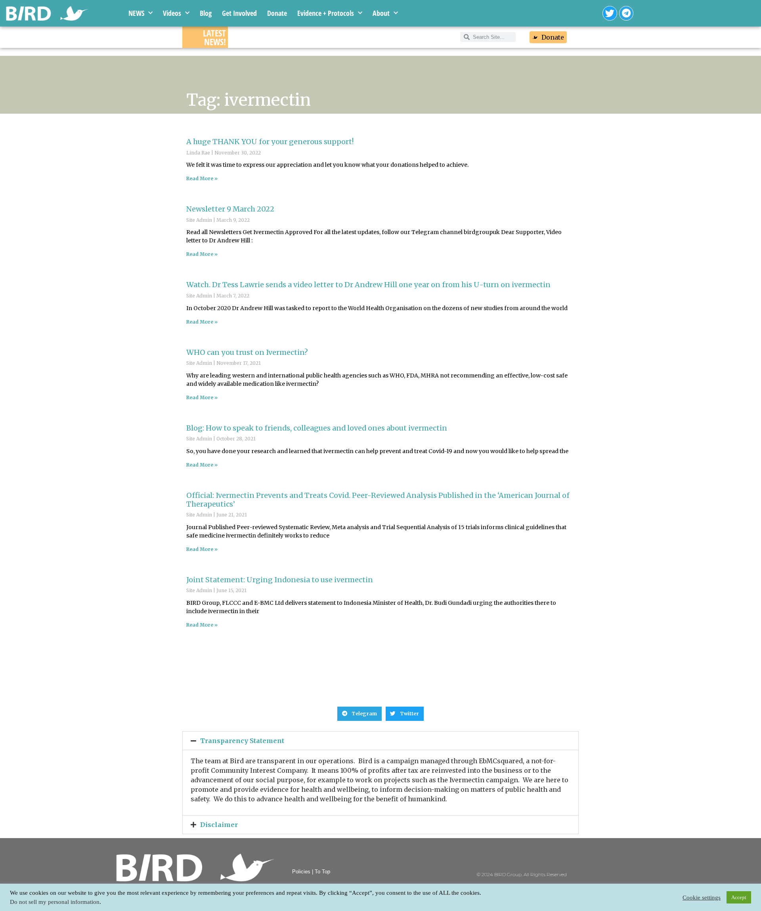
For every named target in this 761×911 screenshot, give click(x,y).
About (381, 13)
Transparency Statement (242, 741)
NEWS (136, 13)
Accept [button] (738, 897)
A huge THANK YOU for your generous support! (270, 141)
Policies (301, 872)
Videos (172, 13)
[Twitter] (609, 13)
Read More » (202, 178)
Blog (206, 13)
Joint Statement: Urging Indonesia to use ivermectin (279, 579)
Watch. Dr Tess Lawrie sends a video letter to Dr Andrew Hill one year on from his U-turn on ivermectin (368, 284)
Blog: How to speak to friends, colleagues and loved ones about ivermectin (316, 428)
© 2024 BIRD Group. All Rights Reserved (522, 874)
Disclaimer (219, 825)
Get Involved (239, 13)
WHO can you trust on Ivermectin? (247, 352)
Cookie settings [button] (702, 897)
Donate (277, 13)
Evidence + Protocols (325, 13)
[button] (359, 714)
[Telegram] (626, 13)
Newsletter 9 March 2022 (230, 208)
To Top (322, 872)
